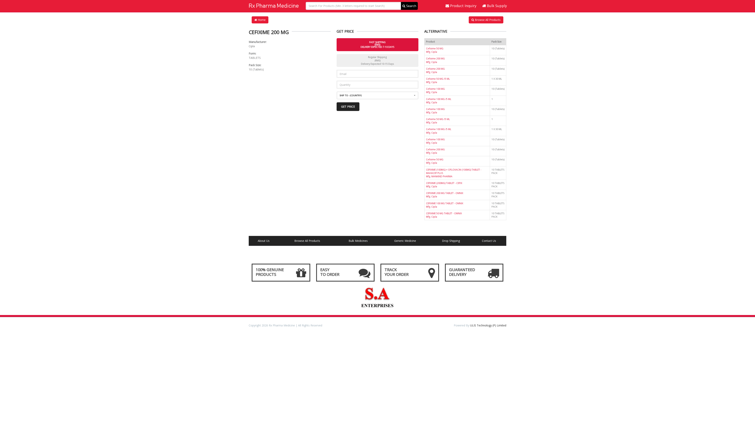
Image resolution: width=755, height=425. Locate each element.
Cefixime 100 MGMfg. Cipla (435, 90)
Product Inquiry (462, 5)
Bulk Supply (496, 5)
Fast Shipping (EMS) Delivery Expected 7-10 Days (377, 45)
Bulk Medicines (358, 241)
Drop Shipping (451, 241)
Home (261, 20)
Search (410, 6)
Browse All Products (487, 20)
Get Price (348, 106)
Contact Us (489, 241)
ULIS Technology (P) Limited (488, 325)
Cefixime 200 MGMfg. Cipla (435, 60)
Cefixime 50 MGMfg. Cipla (434, 50)
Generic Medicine (405, 241)
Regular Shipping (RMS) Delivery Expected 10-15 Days (377, 60)
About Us (264, 241)
